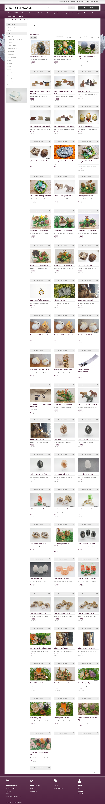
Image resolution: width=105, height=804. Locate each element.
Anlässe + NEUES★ (13, 13)
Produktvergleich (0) (34, 34)
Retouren (32, 790)
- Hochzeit (9, 42)
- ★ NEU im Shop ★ (11, 27)
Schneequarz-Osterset (85, 196)
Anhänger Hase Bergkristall (63, 161)
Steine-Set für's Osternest (39, 230)
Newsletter (80, 793)
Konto (79, 788)
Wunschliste (80, 791)
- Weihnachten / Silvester (13, 48)
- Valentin (9, 30)
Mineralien (32, 13)
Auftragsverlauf (81, 790)
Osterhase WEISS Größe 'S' (39, 335)
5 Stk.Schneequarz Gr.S (86, 613)
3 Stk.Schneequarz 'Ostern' (87, 578)
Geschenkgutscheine (58, 788)
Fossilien (46, 13)
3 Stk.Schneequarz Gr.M (38, 613)
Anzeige (85, 36)
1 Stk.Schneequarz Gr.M (62, 509)
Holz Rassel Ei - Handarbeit (63, 56)
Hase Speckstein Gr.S (85, 91)
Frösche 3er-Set (59, 300)
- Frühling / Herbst (11, 45)
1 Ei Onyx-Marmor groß (86, 126)
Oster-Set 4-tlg (35, 718)
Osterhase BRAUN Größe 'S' (63, 335)
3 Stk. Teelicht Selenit (61, 578)
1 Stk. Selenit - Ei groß (85, 474)
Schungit (39, 13)
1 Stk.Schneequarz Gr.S (86, 509)
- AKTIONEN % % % (11, 57)
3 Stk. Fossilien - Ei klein (86, 544)
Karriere (56, 790)
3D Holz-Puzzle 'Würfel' (38, 161)
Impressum (8, 795)
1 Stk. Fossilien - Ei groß (86, 439)
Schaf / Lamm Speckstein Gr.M (64, 196)
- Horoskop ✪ (10, 51)
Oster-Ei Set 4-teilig (37, 683)
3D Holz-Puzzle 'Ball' (85, 265)
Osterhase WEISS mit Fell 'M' (40, 370)
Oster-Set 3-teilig (84, 683)
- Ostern (9, 33)
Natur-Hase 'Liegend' (85, 300)
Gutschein (21, 16)
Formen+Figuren (76, 13)
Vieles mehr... (12, 16)
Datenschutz (8, 791)
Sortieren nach (60, 36)
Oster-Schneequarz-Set (62, 683)
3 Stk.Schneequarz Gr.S (62, 613)
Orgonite (67, 13)
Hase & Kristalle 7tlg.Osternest (40, 196)
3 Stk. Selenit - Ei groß (37, 578)
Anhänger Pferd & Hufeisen (39, 300)
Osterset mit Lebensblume (63, 370)
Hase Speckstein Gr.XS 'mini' (40, 126)
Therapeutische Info (10, 788)
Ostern (25, 19)
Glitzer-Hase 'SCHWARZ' (86, 648)
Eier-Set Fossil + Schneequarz (40, 648)
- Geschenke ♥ (10, 54)
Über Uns (8, 790)
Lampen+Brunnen (57, 13)
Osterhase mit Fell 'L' (85, 335)
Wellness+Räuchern (89, 13)
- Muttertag (10, 36)
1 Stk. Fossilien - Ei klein (38, 474)
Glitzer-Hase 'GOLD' (61, 648)
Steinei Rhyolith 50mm (38, 56)
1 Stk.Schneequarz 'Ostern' (39, 509)
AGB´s (7, 793)
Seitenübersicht (33, 791)
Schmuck (23, 13)
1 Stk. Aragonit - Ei (60, 439)
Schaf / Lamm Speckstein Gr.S (88, 404)
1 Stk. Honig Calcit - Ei (61, 474)
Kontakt (31, 788)
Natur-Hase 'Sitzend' (37, 439)
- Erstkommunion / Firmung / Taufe (15, 39)
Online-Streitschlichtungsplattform (13, 796)
